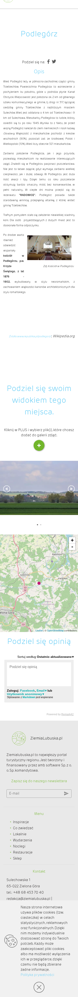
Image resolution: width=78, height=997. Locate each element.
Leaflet (39, 630)
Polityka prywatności (37, 975)
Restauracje (22, 852)
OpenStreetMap (55, 630)
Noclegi (19, 846)
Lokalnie (19, 834)
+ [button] (72, 540)
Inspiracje (21, 822)
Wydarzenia (22, 840)
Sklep (17, 858)
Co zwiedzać (23, 828)
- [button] (72, 546)
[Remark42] (39, 685)
